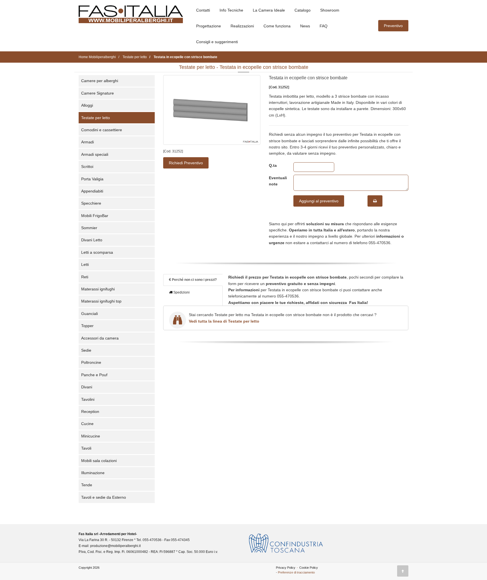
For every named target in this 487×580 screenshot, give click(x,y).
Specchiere (91, 203)
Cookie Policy (308, 567)
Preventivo (393, 25)
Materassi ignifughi (98, 289)
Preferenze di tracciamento (296, 572)
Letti (85, 264)
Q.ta (273, 165)
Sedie (86, 350)
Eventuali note (277, 181)
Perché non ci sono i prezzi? (194, 280)
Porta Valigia (92, 179)
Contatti (203, 10)
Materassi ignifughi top (101, 301)
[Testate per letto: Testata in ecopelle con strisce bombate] (211, 110)
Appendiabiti (92, 191)
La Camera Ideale (269, 10)
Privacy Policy (285, 567)
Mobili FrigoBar (94, 215)
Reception (90, 411)
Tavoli (86, 448)
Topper (87, 325)
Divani (86, 387)
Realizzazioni (242, 26)
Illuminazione (93, 472)
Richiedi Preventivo (186, 163)
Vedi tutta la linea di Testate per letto (224, 321)
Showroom (329, 10)
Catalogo (303, 10)
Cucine (87, 423)
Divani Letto (91, 240)
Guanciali (89, 313)
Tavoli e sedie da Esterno (103, 497)
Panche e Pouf (94, 375)
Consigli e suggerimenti (217, 42)
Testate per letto (95, 117)
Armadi (87, 142)
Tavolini (87, 399)
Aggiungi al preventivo (318, 201)
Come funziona (277, 26)
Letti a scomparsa (97, 252)
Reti (84, 277)
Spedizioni (181, 292)
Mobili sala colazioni (99, 460)
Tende (86, 485)
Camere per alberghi (99, 80)
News (305, 26)
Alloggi (87, 105)
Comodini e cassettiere (101, 130)
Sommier (89, 228)
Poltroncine (91, 362)
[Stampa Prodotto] (375, 201)
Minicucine (90, 436)
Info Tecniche (231, 10)
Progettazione (208, 26)
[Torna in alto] (402, 571)
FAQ (323, 26)
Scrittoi (87, 166)
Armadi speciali (94, 154)
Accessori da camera (100, 338)
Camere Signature (97, 93)
